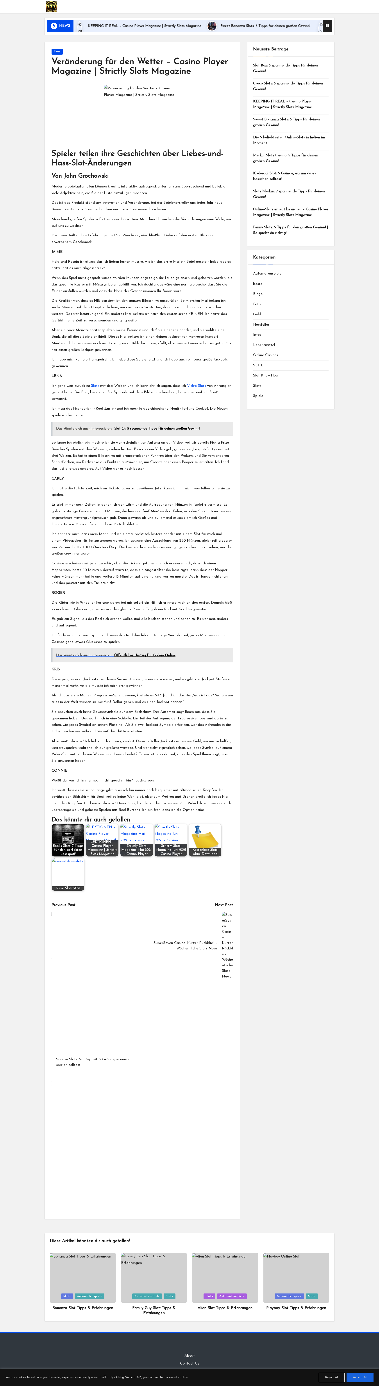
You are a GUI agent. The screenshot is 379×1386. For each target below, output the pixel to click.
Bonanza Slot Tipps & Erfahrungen (82, 1308)
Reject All (331, 1377)
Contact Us (189, 1363)
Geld (257, 314)
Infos (257, 335)
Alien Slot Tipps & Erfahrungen (225, 1308)
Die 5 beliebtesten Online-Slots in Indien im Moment (289, 140)
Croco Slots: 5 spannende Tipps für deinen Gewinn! (288, 86)
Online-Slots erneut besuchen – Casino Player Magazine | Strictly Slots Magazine (290, 212)
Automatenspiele (267, 273)
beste (257, 283)
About (189, 1355)
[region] (189, 1377)
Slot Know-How (265, 375)
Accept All (360, 1377)
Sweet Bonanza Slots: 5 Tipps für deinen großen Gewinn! (224, 26)
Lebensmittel (264, 345)
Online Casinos (265, 355)
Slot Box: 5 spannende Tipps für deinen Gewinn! (285, 68)
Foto (257, 304)
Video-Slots (196, 386)
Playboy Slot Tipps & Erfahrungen (296, 1308)
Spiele (258, 396)
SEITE (258, 365)
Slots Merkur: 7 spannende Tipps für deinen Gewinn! (289, 194)
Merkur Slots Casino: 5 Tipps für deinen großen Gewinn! (285, 158)
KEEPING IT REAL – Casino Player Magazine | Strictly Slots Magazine (103, 26)
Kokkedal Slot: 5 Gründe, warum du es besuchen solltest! (284, 176)
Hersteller (261, 324)
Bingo (258, 294)
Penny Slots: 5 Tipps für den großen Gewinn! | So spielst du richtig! (290, 230)
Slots (57, 51)
